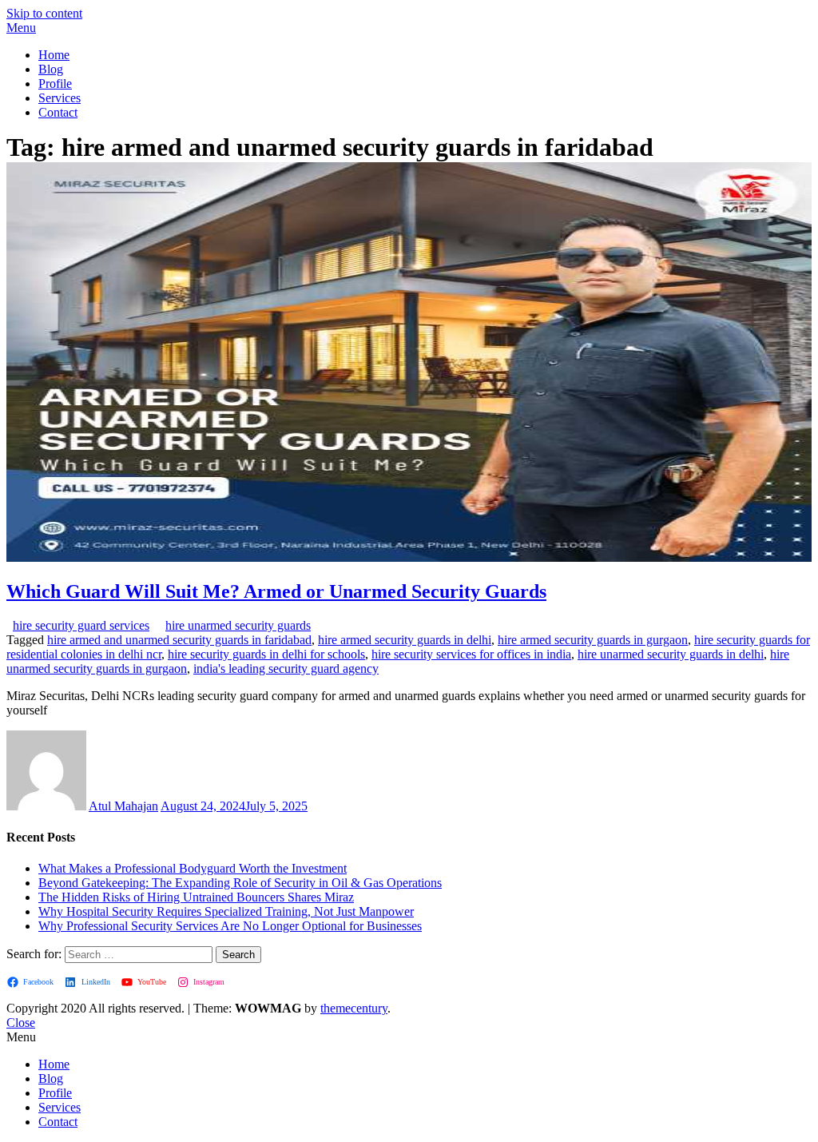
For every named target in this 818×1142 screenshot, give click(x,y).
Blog (50, 69)
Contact (57, 112)
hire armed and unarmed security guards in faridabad (179, 640)
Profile (55, 83)
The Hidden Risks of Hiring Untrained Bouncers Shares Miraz (196, 897)
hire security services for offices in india (471, 654)
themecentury (353, 1008)
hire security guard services (81, 625)
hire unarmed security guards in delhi (671, 654)
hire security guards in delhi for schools (266, 654)
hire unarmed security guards (238, 625)
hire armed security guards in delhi (404, 640)
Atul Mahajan (123, 806)
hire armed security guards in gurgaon (593, 640)
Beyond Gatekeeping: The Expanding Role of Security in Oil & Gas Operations (240, 882)
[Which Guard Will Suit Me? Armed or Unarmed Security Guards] (409, 557)
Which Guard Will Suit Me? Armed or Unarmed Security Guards (276, 591)
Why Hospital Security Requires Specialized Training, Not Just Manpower (226, 911)
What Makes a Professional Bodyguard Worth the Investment (192, 868)
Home (53, 55)
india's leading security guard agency (286, 668)
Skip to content (44, 13)
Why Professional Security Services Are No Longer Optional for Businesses (230, 926)
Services (59, 98)
